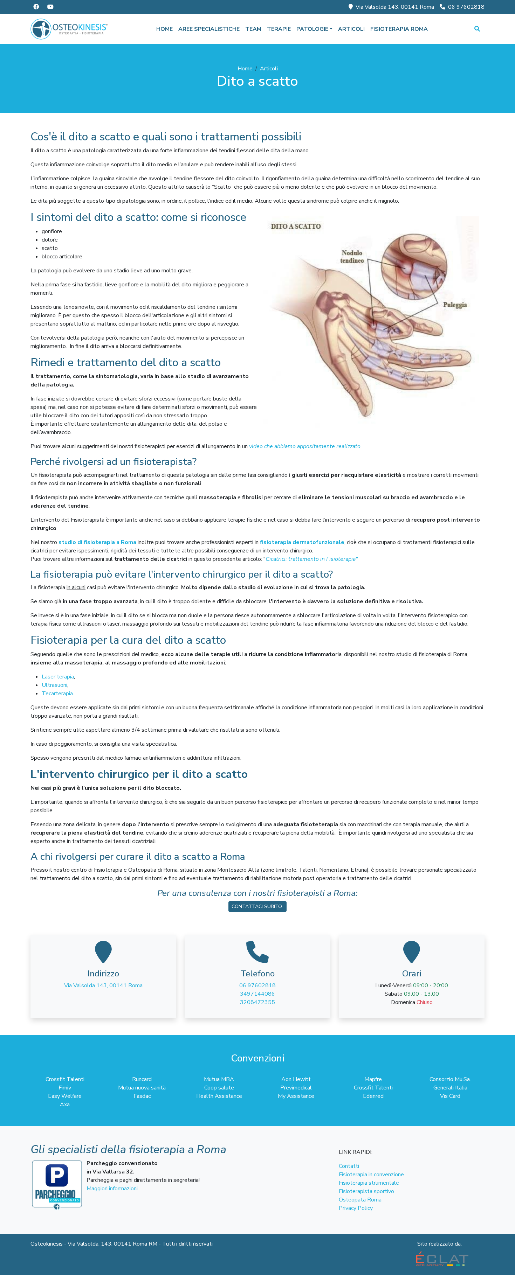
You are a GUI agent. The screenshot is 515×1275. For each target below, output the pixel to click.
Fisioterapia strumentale (369, 1183)
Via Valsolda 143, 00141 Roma (395, 7)
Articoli (351, 29)
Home (164, 29)
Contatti (349, 1166)
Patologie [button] (312, 29)
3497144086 (257, 994)
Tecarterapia (57, 693)
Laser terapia (58, 677)
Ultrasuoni (54, 685)
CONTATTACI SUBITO (257, 906)
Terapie (279, 29)
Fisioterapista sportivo (366, 1191)
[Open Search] (477, 29)
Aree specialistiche (209, 29)
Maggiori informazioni (112, 1188)
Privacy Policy (356, 1208)
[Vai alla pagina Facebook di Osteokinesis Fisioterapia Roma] (36, 7)
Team (253, 29)
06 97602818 (466, 7)
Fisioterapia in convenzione (371, 1174)
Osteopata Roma (360, 1200)
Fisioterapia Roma (399, 29)
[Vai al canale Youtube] (50, 7)
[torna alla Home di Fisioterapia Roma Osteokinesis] (69, 29)
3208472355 (257, 1002)
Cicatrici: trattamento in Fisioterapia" (312, 559)
